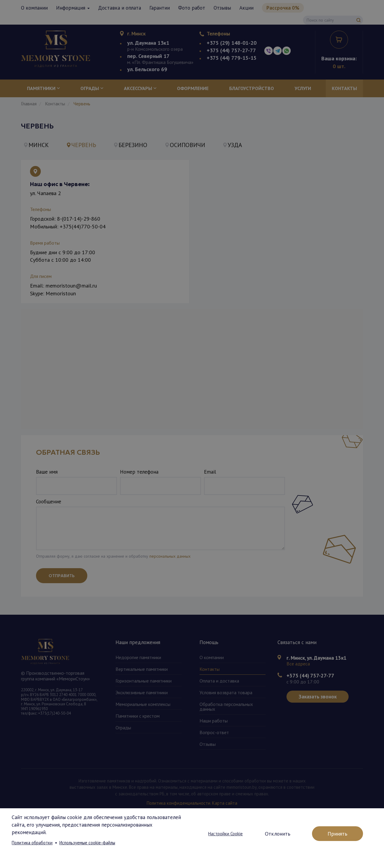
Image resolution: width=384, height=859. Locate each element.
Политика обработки (32, 842)
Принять (337, 833)
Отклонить (277, 833)
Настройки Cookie (225, 833)
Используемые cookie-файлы (87, 842)
